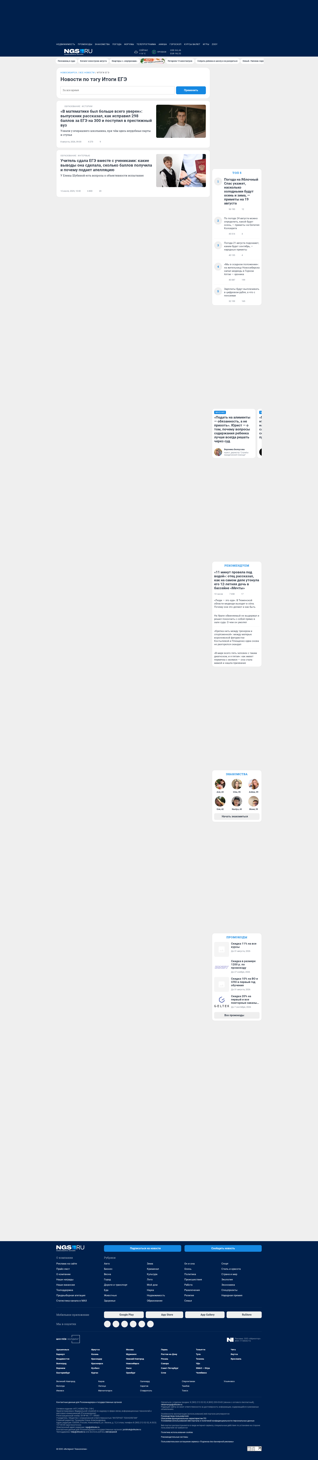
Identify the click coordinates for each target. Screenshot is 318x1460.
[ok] (124, 1324)
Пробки (159, 51)
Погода (117, 44)
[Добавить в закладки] (204, 142)
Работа (188, 1284)
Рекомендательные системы (174, 1437)
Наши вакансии (65, 1284)
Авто (107, 1263)
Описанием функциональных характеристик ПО (183, 1418)
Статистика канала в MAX (71, 1300)
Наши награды (65, 1279)
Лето (150, 1279)
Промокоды (85, 44)
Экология (227, 1279)
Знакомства (102, 44)
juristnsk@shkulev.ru (132, 1429)
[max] (133, 1324)
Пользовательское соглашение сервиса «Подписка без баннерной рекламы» (197, 1441)
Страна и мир (229, 1274)
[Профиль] (260, 52)
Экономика (228, 1284)
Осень (187, 1268)
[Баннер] (152, 61)
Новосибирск (68, 72)
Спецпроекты (229, 1290)
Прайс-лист (63, 1268)
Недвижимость (65, 44)
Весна (107, 1274)
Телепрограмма (146, 44)
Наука (150, 1290)
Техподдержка (64, 1290)
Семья (188, 1300)
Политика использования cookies (177, 1432)
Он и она (189, 1263)
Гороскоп (176, 44)
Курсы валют (192, 44)
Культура (152, 1274)
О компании (63, 1274)
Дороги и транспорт (115, 1284)
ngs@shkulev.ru (92, 1427)
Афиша (163, 44)
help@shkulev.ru (78, 1432)
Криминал (153, 1268)
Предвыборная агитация (70, 1295)
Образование (154, 1300)
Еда (106, 1290)
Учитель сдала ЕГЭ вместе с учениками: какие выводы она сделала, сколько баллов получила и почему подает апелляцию (106, 165)
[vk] (116, 1324)
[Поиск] (244, 52)
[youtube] (150, 1324)
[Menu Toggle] (58, 52)
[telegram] (107, 1324)
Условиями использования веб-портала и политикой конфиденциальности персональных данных (207, 1421)
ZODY (214, 44)
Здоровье (109, 1300)
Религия (189, 1295)
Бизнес (108, 1268)
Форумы (129, 44)
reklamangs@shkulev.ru (171, 1404)
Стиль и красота (231, 1268)
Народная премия (231, 1295)
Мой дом (152, 1284)
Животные (110, 1295)
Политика (190, 1274)
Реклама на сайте (66, 1263)
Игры (206, 44)
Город (107, 1279)
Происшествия (193, 1279)
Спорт (224, 1263)
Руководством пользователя (175, 1416)
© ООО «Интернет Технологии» (71, 1449)
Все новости (87, 72)
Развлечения (192, 1290)
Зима (150, 1263)
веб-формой (111, 1432)
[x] (141, 1324)
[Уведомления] (252, 52)
